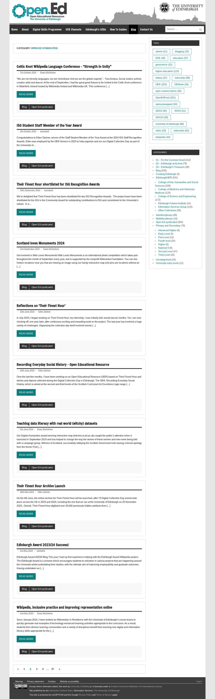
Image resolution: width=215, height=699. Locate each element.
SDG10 (161, 117)
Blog (133, 29)
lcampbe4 (44, 131)
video (160, 130)
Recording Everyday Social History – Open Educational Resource (63, 364)
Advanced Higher (167, 230)
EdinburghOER (164, 177)
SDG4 (180, 111)
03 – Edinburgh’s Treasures (170, 167)
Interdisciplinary (164, 215)
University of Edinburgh (81, 686)
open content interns (168, 91)
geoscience (163, 64)
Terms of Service (104, 695)
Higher (161, 244)
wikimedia (181, 130)
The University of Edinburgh (107, 690)
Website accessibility (69, 681)
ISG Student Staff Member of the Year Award (49, 125)
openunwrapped (166, 104)
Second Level (165, 251)
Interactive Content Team (61, 690)
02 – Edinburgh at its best (169, 163)
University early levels (167, 263)
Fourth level (164, 241)
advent (161, 51)
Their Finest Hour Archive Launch (41, 485)
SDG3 (161, 111)
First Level (163, 237)
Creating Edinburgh (166, 174)
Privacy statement (35, 681)
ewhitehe (41, 550)
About (25, 29)
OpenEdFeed (165, 97)
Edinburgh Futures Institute (172, 203)
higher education (167, 71)
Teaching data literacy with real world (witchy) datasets (57, 423)
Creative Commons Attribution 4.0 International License (136, 686)
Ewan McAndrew (48, 72)
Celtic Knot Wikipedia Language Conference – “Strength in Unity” (64, 66)
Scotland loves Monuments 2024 (40, 243)
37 (52, 669)
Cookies (52, 681)
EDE (160, 58)
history (161, 78)
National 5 (163, 248)
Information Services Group (172, 207)
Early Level (164, 234)
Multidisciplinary (164, 218)
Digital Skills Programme (47, 29)
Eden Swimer (44, 311)
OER (161, 84)
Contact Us (146, 29)
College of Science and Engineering (177, 196)
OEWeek (181, 84)
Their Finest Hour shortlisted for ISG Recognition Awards (58, 184)
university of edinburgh (169, 124)
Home (14, 29)
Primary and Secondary (168, 225)
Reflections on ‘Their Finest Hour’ (41, 305)
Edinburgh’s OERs (96, 29)
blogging (182, 51)
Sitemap (19, 681)
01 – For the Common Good (170, 160)
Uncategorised (163, 259)
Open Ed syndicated (42, 107)
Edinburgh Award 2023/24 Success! (43, 544)
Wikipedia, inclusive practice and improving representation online (64, 607)
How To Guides (118, 29)
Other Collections (167, 210)
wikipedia (162, 137)
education (180, 58)
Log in (199, 681)
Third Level (164, 255)
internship (182, 78)
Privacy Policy (85, 695)
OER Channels (73, 29)
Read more (26, 94)
